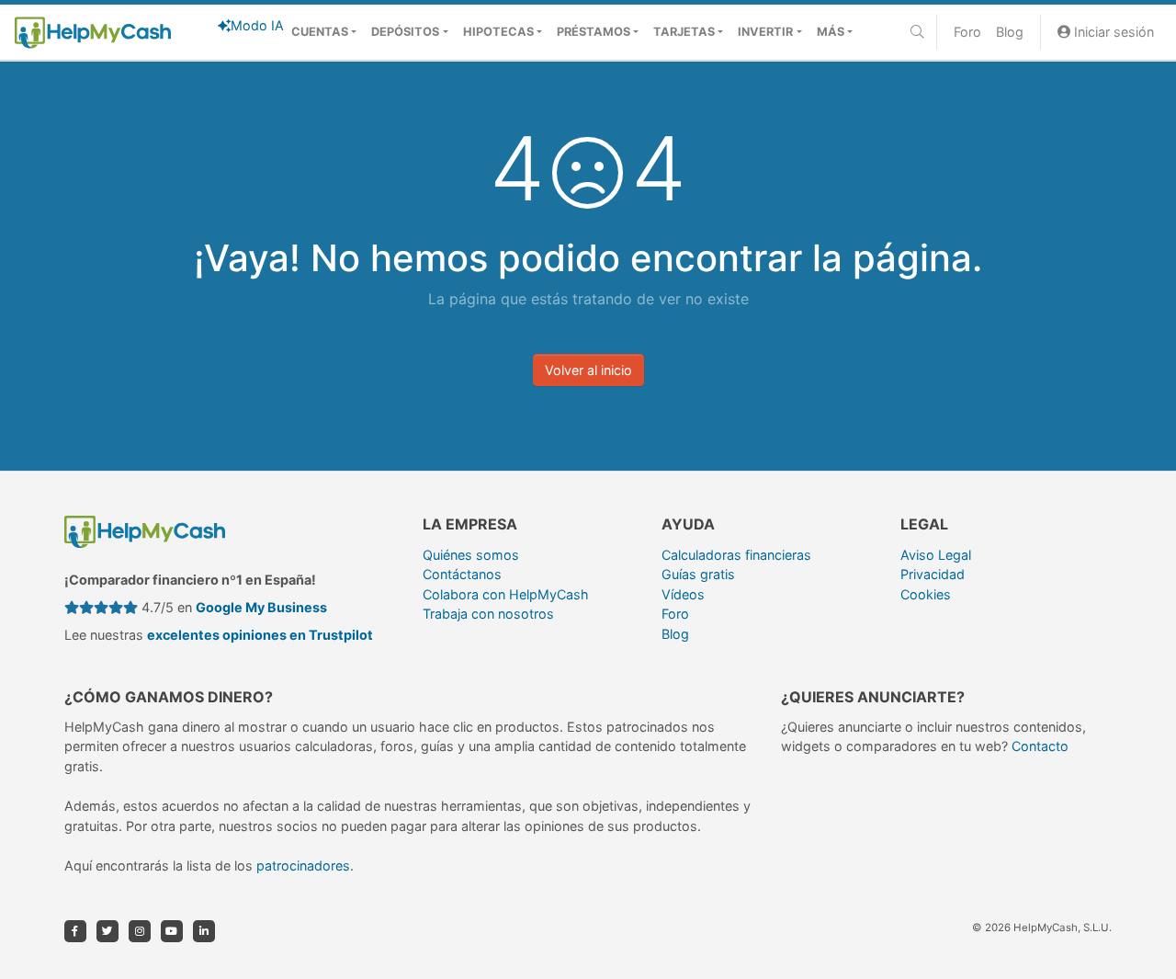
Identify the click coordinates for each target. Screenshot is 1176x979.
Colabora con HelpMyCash (506, 594)
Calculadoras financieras (736, 555)
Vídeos (683, 594)
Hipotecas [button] (498, 32)
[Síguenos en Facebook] (75, 931)
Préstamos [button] (593, 32)
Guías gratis (698, 574)
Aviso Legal (935, 555)
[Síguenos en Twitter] (107, 931)
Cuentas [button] (319, 32)
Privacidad (932, 574)
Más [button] (830, 32)
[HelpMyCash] (93, 32)
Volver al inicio (588, 370)
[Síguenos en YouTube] (172, 931)
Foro (967, 32)
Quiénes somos (471, 555)
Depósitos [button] (405, 32)
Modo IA (257, 25)
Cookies (925, 594)
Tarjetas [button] (684, 32)
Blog (1009, 32)
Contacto (1040, 746)
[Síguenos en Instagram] (140, 931)
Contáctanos (462, 574)
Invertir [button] (765, 32)
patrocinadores (303, 865)
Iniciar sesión (1112, 32)
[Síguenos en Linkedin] (204, 931)
